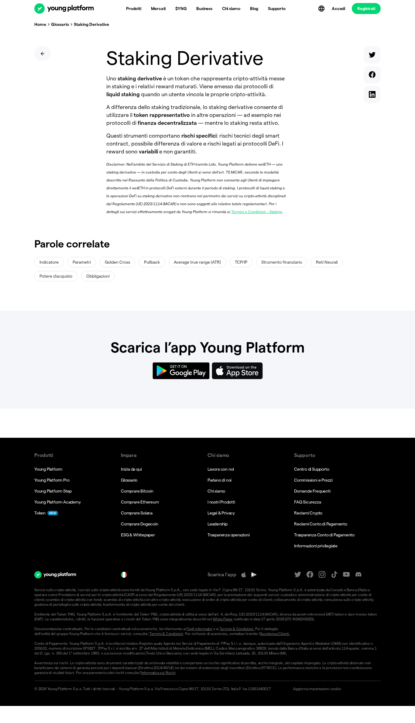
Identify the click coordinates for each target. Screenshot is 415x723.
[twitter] (372, 56)
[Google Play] (254, 574)
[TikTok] (334, 574)
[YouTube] (346, 574)
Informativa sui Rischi (158, 673)
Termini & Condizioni (166, 634)
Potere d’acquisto (55, 276)
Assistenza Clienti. (275, 634)
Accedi (338, 8)
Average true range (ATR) (197, 262)
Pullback (152, 262)
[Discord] (358, 574)
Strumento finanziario (281, 262)
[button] (334, 688)
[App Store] (243, 575)
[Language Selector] (322, 8)
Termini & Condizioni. (237, 629)
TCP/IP (241, 262)
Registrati (366, 8)
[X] (297, 574)
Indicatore (49, 262)
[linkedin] (372, 96)
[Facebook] (310, 574)
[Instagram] (322, 574)
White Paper (223, 619)
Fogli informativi (199, 629)
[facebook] (372, 76)
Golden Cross (117, 262)
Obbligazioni (98, 276)
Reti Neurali (327, 262)
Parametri (82, 262)
